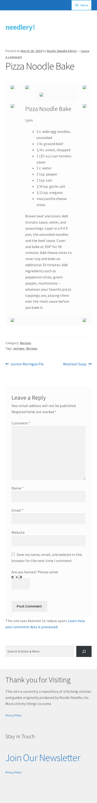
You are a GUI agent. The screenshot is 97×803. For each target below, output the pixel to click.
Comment (21, 423)
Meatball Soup (74, 364)
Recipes (25, 343)
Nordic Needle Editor (62, 51)
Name (18, 488)
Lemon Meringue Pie (27, 364)
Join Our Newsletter (42, 757)
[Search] (84, 651)
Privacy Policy (13, 715)
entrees (18, 348)
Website (18, 532)
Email (17, 510)
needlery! (20, 27)
